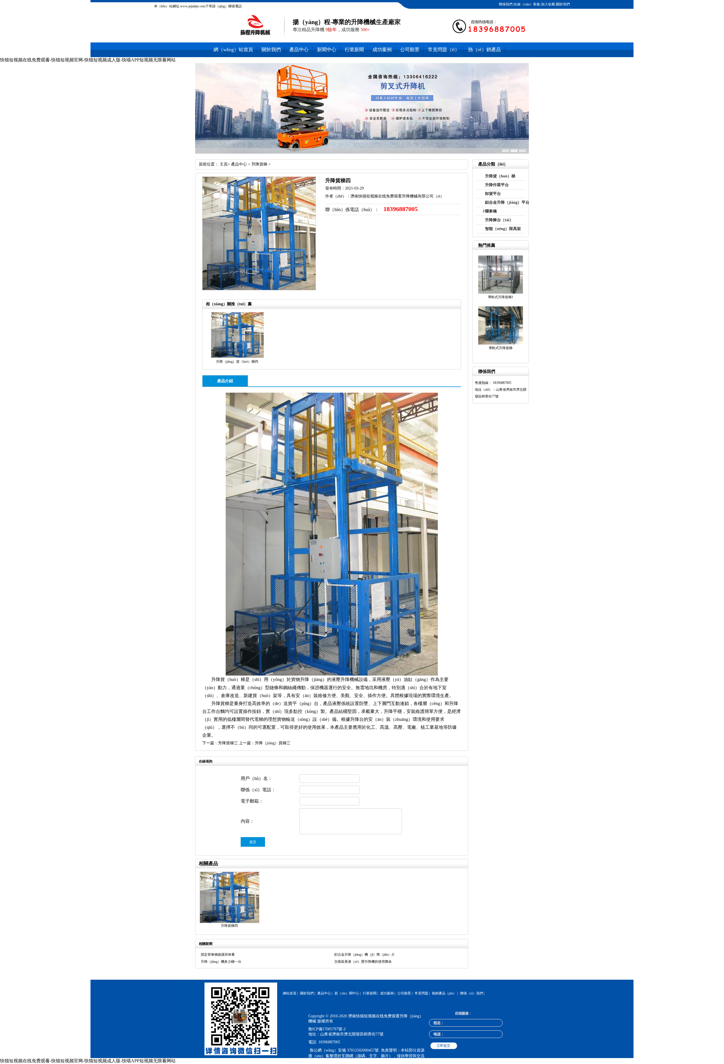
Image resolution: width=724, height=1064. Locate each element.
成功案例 (382, 49)
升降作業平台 (497, 185)
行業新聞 (354, 49)
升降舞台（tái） (499, 220)
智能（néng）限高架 (503, 229)
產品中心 (299, 49)
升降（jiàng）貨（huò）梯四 (237, 362)
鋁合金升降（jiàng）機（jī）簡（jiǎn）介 (364, 954)
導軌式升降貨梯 (500, 348)
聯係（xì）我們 (471, 993)
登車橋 (491, 211)
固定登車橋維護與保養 (218, 954)
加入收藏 (548, 4)
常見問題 (421, 993)
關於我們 (563, 4)
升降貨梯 (259, 164)
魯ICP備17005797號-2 (327, 1029)
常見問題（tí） (444, 49)
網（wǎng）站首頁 (233, 49)
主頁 (224, 164)
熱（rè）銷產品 (484, 49)
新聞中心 (326, 49)
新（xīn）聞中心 (347, 993)
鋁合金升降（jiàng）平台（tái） (504, 206)
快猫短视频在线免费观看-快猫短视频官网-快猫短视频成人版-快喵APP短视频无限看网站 (88, 59)
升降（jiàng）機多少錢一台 (221, 962)
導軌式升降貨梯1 (500, 297)
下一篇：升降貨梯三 (220, 743)
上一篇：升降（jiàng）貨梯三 (264, 743)
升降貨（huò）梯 (500, 176)
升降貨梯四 (229, 926)
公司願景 (409, 49)
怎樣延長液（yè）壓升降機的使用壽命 (363, 962)
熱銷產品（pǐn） (444, 993)
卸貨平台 (493, 194)
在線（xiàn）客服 (527, 4)
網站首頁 (289, 993)
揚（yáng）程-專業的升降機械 (334, 21)
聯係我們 (505, 4)
